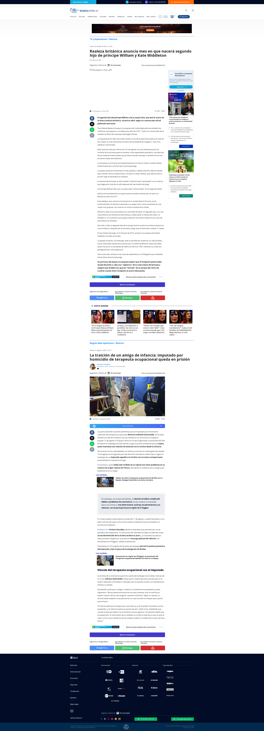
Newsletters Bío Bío (136, 2)
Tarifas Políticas (75, 718)
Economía (103, 17)
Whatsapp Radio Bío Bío (184, 719)
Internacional (92, 17)
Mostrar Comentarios (127, 285)
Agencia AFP (97, 60)
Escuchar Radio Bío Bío (181, 2)
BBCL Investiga (139, 17)
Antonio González (103, 364)
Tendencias (121, 17)
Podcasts (73, 17)
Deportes (112, 17)
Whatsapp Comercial (147, 719)
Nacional (82, 17)
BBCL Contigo (151, 17)
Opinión (129, 17)
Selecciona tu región (80, 2)
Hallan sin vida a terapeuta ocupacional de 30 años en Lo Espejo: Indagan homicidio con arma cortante (139, 479)
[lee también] (106, 482)
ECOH (106, 529)
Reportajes (74, 704)
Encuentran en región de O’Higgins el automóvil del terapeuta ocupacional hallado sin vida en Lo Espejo (137, 557)
